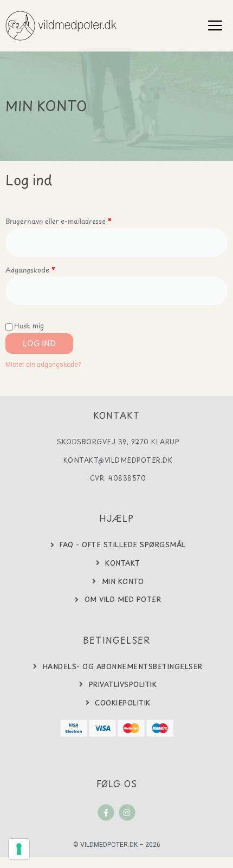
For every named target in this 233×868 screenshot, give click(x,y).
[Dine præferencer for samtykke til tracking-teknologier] (19, 849)
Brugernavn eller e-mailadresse (73, 220)
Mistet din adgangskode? (43, 364)
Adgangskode (45, 269)
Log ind (39, 343)
